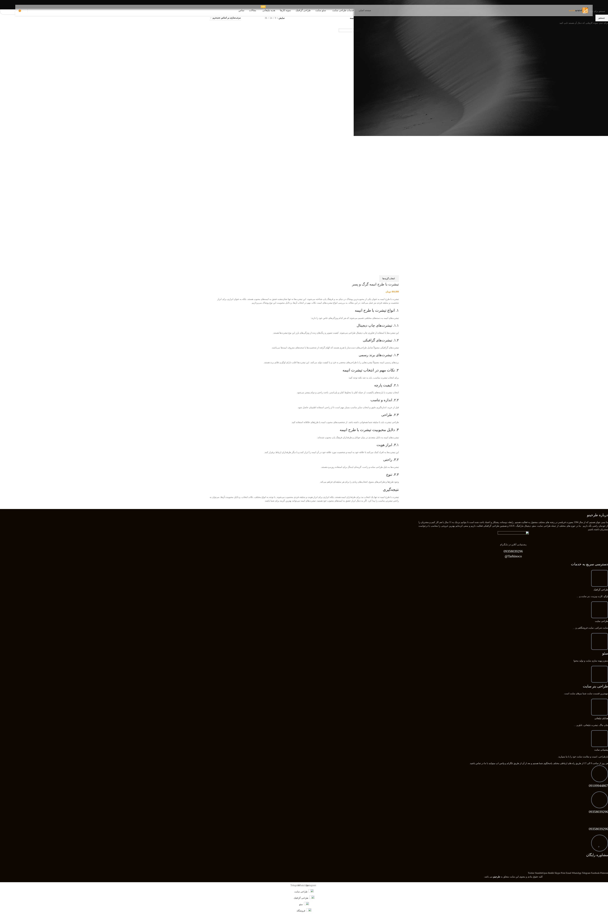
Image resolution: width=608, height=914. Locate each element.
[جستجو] (29, 10)
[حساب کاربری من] (24, 10)
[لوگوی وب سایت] (578, 10)
